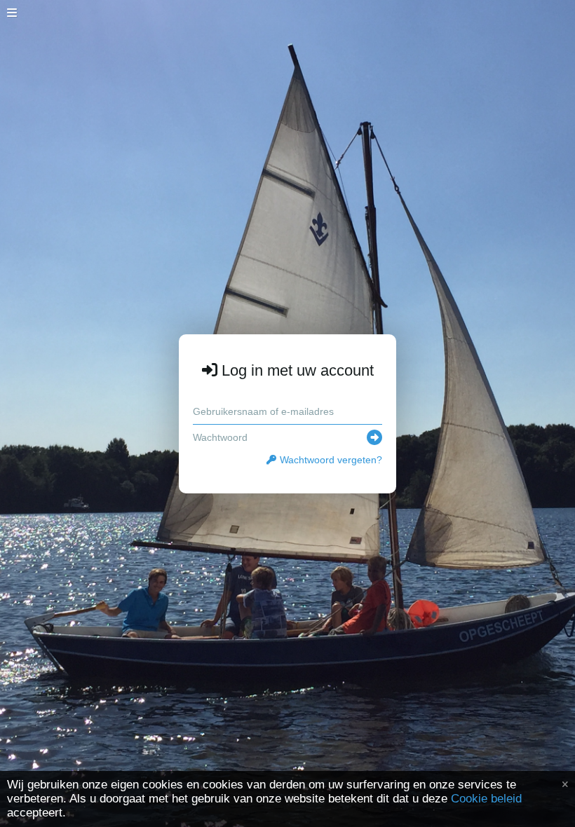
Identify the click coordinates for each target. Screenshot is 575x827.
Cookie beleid (486, 798)
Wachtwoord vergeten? (331, 459)
